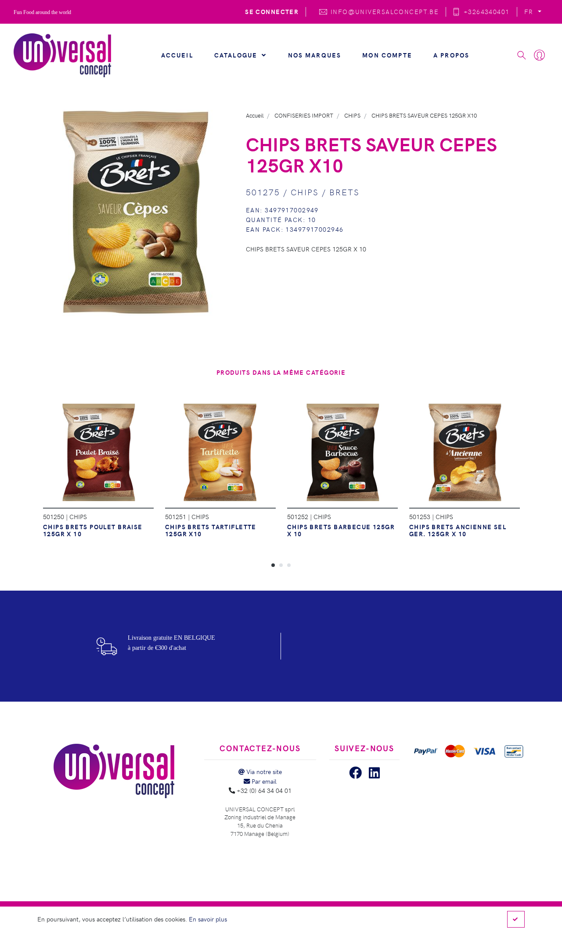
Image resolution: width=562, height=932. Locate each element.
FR (530, 11)
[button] (273, 565)
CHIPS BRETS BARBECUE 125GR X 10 (341, 530)
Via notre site (263, 771)
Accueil (177, 54)
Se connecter (272, 11)
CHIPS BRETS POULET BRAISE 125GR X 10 (93, 530)
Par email (263, 781)
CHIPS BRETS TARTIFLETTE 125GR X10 (210, 530)
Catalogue (237, 54)
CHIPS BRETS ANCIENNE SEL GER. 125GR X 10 (458, 530)
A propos (451, 54)
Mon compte (387, 54)
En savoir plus (208, 918)
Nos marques (315, 54)
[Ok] (516, 919)
